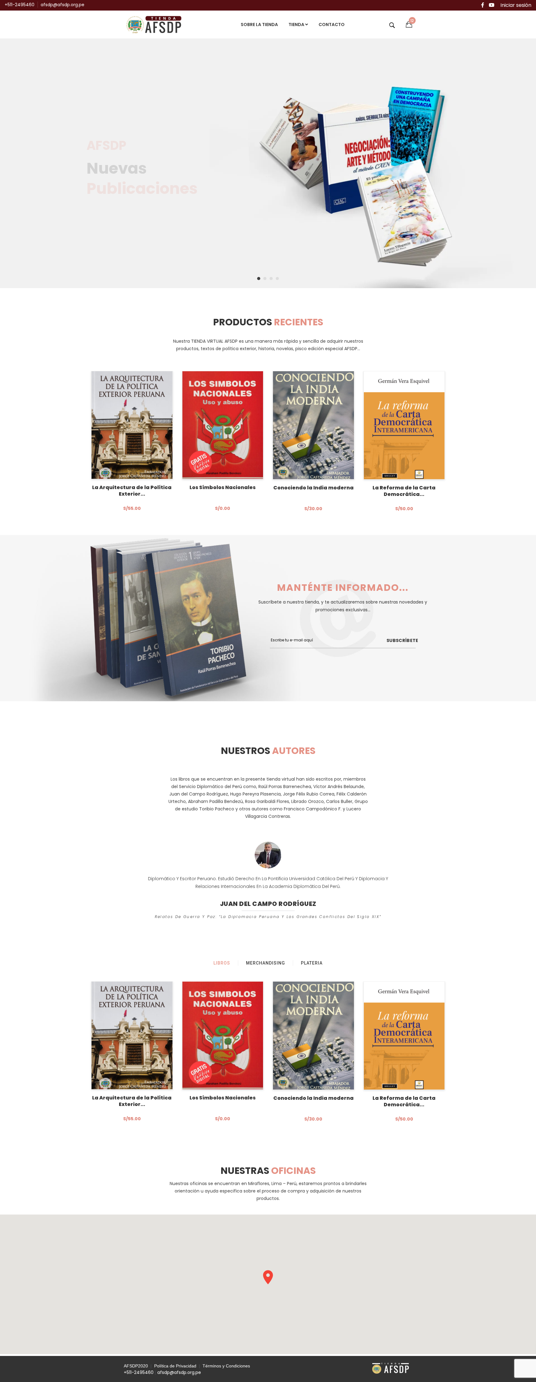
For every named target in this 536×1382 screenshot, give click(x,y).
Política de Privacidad (175, 1365)
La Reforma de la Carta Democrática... (404, 491)
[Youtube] (491, 5)
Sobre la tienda (259, 24)
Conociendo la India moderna (313, 487)
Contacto (332, 24)
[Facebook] (482, 5)
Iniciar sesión (515, 5)
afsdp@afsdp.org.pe (62, 5)
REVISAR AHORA (119, 202)
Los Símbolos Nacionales (223, 487)
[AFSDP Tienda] (156, 24)
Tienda (296, 24)
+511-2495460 (19, 5)
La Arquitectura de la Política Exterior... (132, 490)
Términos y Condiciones (226, 1365)
